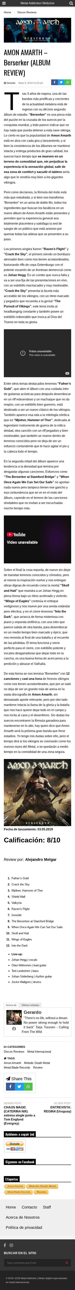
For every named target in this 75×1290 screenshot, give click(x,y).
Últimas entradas (30, 1005)
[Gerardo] (14, 1023)
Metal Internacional (39, 1051)
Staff (47, 1207)
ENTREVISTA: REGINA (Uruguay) (57, 1109)
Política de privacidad (24, 1227)
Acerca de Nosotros (23, 1217)
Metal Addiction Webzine (37, 3)
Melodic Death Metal (37, 1062)
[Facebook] (54, 82)
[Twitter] (61, 82)
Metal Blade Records (17, 1067)
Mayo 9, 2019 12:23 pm (30, 83)
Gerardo (10, 83)
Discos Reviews (14, 1051)
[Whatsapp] (67, 82)
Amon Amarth (12, 1062)
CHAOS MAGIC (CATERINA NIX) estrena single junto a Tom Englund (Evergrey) (19, 1115)
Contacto (29, 1207)
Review (37, 1067)
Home (11, 1207)
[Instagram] (11, 1245)
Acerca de (11, 1005)
